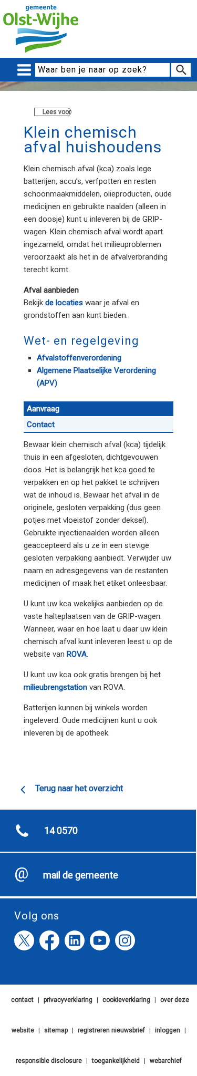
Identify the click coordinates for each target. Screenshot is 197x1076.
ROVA (77, 654)
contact (22, 999)
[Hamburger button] (24, 70)
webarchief (166, 1060)
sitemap (56, 1030)
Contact (41, 424)
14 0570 (61, 830)
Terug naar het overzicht (79, 788)
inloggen (167, 1030)
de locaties (65, 302)
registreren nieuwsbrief (111, 1030)
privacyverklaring (68, 999)
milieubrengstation (55, 687)
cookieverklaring (126, 999)
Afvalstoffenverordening (79, 358)
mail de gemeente (80, 875)
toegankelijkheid (116, 1060)
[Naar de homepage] (41, 53)
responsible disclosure (49, 1060)
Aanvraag (43, 408)
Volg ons (36, 915)
